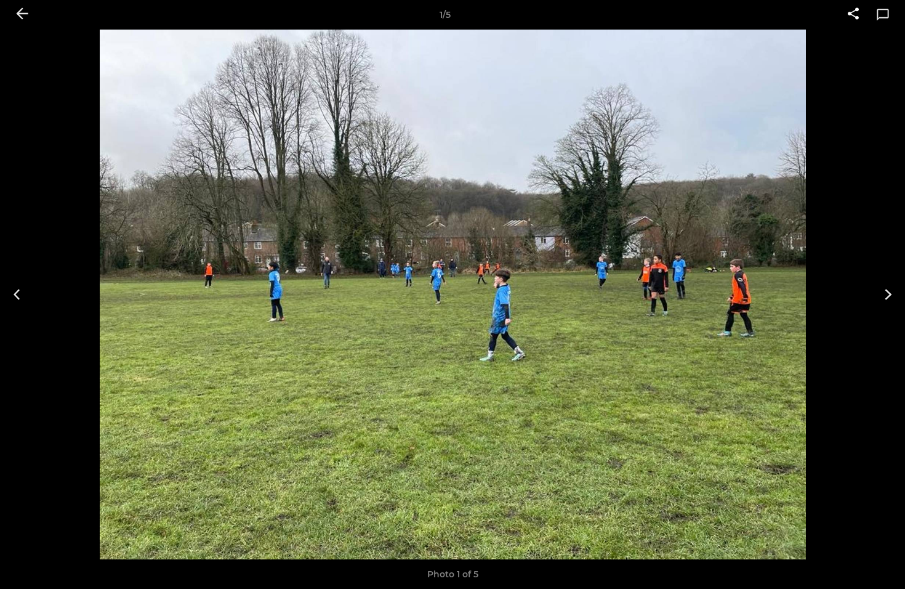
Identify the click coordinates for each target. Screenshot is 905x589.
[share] (853, 14)
